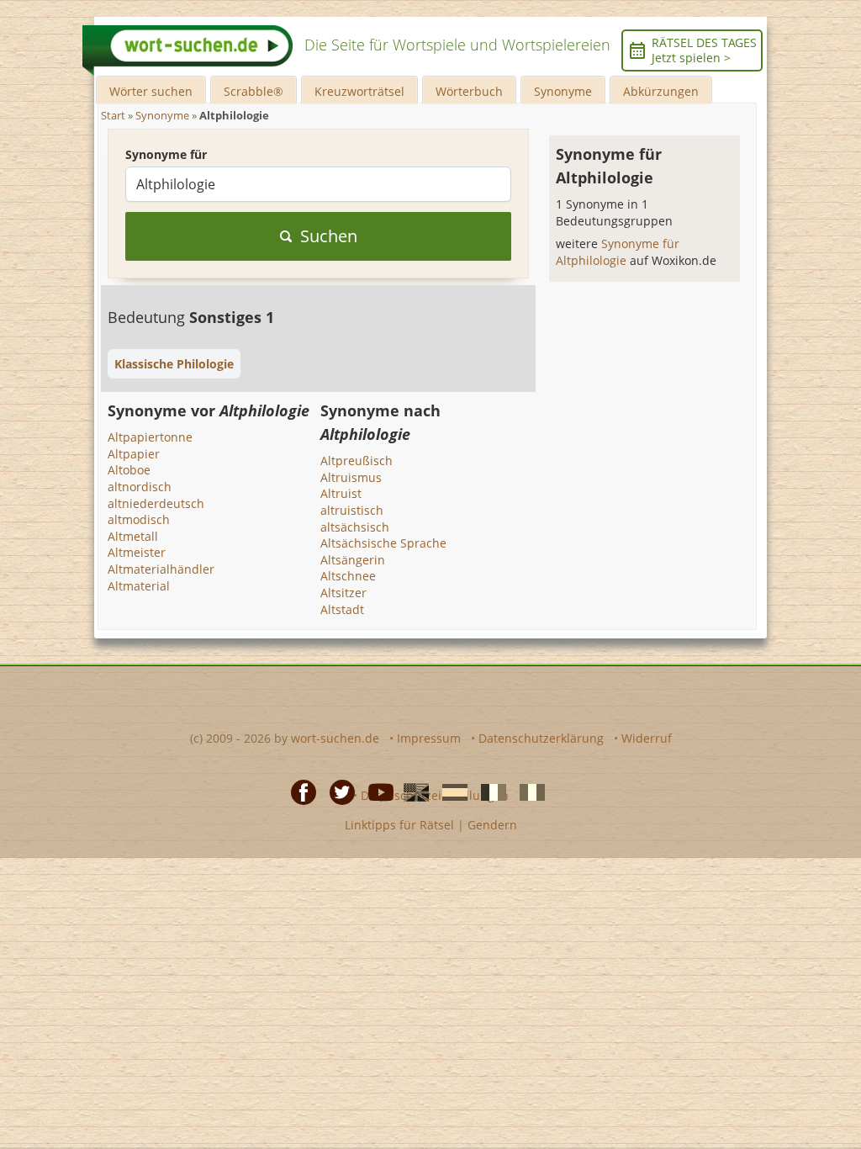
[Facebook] (298, 790)
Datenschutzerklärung (541, 738)
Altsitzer (343, 593)
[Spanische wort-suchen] (449, 790)
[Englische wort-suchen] (411, 790)
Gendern (492, 825)
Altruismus (351, 477)
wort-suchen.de (335, 738)
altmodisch (139, 519)
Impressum (429, 738)
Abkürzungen (661, 91)
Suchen (328, 236)
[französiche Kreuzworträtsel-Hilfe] (488, 790)
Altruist (341, 493)
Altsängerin (352, 560)
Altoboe (129, 470)
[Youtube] (376, 790)
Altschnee (348, 576)
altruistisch (351, 510)
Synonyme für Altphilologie (617, 252)
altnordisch (140, 487)
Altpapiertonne (150, 437)
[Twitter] (337, 790)
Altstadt (342, 609)
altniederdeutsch (156, 503)
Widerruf (646, 738)
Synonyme (563, 91)
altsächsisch (354, 527)
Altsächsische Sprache (383, 543)
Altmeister (137, 552)
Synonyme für (166, 154)
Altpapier (134, 454)
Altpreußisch (356, 461)
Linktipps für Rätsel (399, 825)
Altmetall (133, 536)
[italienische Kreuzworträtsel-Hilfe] (527, 790)
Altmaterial (139, 586)
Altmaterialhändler (161, 569)
